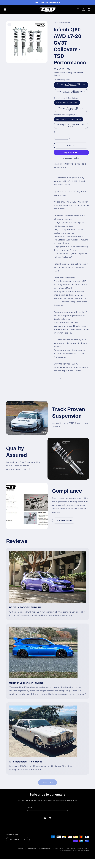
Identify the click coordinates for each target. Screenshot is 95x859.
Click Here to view (64, 520)
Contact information (82, 850)
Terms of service (83, 848)
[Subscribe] (66, 808)
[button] (5, 9)
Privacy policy (70, 848)
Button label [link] (47, 782)
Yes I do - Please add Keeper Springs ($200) (71, 109)
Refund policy (58, 848)
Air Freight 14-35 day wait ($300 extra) (71, 125)
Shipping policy (67, 850)
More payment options (71, 158)
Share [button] (58, 378)
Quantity (57, 132)
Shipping (69, 73)
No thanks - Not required (67, 102)
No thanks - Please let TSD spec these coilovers (71, 85)
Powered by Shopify (44, 848)
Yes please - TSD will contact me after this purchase (71, 92)
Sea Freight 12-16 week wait (68, 119)
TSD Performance (30, 848)
